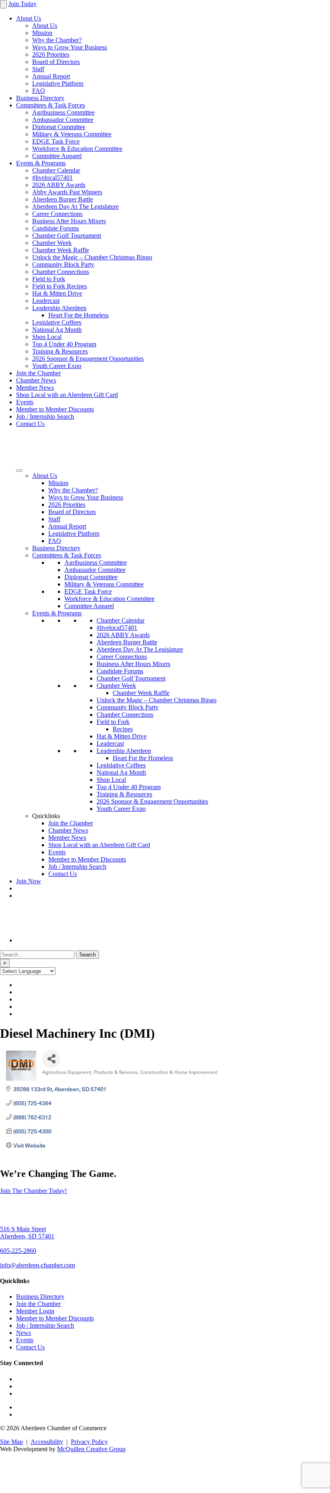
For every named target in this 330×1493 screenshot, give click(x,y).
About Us (28, 18)
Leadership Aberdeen (59, 307)
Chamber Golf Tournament (66, 235)
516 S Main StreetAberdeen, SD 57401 (27, 1233)
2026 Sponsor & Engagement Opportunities (88, 358)
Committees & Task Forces (50, 105)
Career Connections (57, 213)
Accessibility (47, 1441)
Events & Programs (41, 163)
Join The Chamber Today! (33, 1190)
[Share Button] (51, 1059)
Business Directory (40, 98)
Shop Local (47, 336)
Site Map (11, 1441)
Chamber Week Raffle (60, 250)
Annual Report (51, 76)
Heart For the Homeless (78, 315)
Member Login (35, 1311)
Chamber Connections (60, 271)
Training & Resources (60, 351)
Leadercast (46, 300)
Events (24, 402)
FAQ (38, 90)
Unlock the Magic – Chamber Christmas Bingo (92, 257)
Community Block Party (63, 264)
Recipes (123, 729)
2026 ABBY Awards (58, 184)
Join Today (22, 3)
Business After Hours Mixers (69, 221)
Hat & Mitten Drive (57, 293)
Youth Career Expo (56, 365)
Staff (38, 69)
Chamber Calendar (56, 170)
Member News (35, 387)
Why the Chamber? (57, 40)
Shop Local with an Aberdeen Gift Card (67, 394)
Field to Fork (48, 279)
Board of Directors (56, 61)
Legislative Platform (57, 83)
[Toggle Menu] (19, 470)
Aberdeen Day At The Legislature (75, 206)
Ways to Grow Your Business (69, 47)
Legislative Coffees (56, 322)
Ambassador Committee (62, 119)
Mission (42, 32)
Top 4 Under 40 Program (64, 344)
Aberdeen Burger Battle (62, 199)
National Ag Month (57, 329)
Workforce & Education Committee (77, 148)
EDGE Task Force (56, 141)
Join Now (28, 881)
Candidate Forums (55, 228)
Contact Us (30, 423)
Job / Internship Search (45, 416)
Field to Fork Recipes (59, 286)
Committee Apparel (57, 155)
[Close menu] (3, 4)
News (23, 1332)
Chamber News (36, 380)
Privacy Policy (89, 1441)
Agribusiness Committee (63, 112)
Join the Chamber (38, 373)
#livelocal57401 (52, 177)
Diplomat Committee (58, 126)
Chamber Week (52, 242)
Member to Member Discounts (55, 409)
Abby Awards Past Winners (67, 192)
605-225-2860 (18, 1250)
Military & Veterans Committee (71, 134)
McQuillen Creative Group (91, 1449)
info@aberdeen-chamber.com (37, 1265)
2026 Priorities (50, 54)
